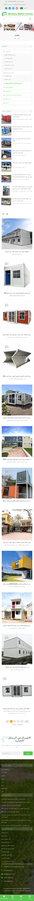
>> (21, 721)
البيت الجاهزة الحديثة (6, 839)
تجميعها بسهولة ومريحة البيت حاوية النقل (22, 163)
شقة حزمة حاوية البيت (9, 65)
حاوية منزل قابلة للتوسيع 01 (7, 861)
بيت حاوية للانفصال (8, 62)
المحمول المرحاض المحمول (7, 849)
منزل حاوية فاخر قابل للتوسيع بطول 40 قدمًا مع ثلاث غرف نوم (21, 200)
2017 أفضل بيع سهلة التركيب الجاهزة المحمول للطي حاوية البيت (17, 376)
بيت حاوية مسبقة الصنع (6, 842)
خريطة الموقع (4, 788)
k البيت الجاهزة (7, 76)
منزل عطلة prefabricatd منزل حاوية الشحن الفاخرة (17, 584)
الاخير (26, 721)
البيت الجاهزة (4, 833)
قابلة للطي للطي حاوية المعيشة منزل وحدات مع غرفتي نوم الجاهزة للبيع (17, 334)
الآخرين (7, 103)
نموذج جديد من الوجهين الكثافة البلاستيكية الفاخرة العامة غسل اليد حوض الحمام (22, 188)
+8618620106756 (12, 1)
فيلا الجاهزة (8, 91)
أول (7, 721)
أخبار (2, 782)
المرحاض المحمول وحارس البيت (13, 95)
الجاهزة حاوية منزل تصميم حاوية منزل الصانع (17, 251)
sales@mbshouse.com (19, 4)
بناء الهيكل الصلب (9, 87)
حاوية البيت (8, 52)
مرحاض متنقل (4, 836)
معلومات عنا (4, 772)
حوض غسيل (8, 99)
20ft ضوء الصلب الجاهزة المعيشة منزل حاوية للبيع (17, 293)
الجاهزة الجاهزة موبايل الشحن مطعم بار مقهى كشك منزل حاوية (17, 542)
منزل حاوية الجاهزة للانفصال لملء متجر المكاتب (17, 667)
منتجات (3, 776)
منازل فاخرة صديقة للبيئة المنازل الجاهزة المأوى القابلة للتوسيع (17, 417)
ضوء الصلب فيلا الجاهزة (6, 855)
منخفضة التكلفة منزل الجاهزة (7, 845)
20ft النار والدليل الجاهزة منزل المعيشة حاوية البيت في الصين (21, 152)
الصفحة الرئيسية (5, 769)
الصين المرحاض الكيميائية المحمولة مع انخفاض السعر (21, 116)
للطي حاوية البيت (8, 58)
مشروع (3, 779)
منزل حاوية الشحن (8, 68)
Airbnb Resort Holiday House (13, 83)
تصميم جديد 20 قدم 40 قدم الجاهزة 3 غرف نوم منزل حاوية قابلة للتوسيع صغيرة (22, 176)
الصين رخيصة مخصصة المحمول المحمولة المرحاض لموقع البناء (22, 128)
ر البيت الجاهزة (7, 79)
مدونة (2, 785)
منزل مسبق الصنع (9, 73)
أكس (2, 791)
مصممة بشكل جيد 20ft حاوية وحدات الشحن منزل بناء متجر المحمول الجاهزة (17, 501)
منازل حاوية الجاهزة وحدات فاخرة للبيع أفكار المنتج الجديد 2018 (17, 459)
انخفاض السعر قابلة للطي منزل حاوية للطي (21, 140)
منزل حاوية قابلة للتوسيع (9, 55)
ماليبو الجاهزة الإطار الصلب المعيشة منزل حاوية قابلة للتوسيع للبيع (17, 708)
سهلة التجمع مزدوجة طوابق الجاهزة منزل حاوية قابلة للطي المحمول (17, 625)
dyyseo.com (17, 893)
